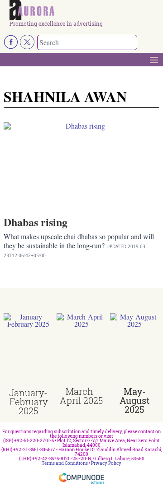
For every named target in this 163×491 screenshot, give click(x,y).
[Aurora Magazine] (84, 10)
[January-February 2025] (28, 351)
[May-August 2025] (134, 350)
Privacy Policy (106, 463)
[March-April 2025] (81, 350)
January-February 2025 (28, 402)
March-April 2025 (81, 395)
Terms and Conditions (65, 463)
